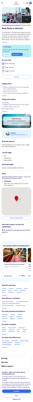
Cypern (11, 316)
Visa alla (16, 77)
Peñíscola (11, 292)
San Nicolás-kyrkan (7, 305)
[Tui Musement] (16, 3)
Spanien (7, 25)
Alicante (19, 292)
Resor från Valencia (8, 301)
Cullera (4, 288)
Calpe (10, 290)
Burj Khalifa (5, 340)
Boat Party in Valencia (25, 25)
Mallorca (11, 329)
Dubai (3, 331)
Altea (15, 290)
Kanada (20, 314)
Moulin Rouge (24, 340)
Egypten (12, 318)
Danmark (4, 318)
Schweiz (4, 316)
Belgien (13, 314)
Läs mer (4, 42)
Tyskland (19, 316)
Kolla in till (16, 123)
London (24, 329)
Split (18, 331)
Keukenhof (14, 340)
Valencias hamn (16, 119)
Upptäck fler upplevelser (18, 134)
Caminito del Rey (7, 342)
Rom (18, 329)
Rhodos (4, 329)
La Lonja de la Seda (22, 301)
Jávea (3, 290)
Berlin (24, 331)
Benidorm (23, 290)
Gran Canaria (12, 327)
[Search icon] (24, 3)
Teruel (4, 292)
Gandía (11, 288)
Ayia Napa (22, 327)
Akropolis (17, 344)
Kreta (3, 327)
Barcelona (11, 331)
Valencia (13, 133)
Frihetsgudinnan (7, 344)
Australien (5, 314)
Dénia (26, 288)
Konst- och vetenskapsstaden (11, 303)
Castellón (19, 288)
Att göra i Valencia (14, 25)
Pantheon (17, 342)
